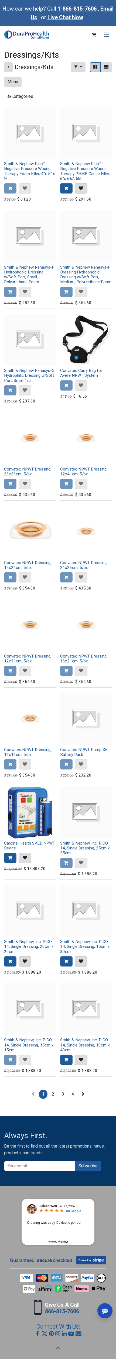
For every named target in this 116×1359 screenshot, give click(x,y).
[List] (106, 67)
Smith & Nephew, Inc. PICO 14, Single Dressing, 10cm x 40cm (85, 1045)
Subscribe (88, 1165)
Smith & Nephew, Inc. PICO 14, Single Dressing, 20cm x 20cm (29, 946)
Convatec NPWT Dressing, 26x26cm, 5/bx (27, 471)
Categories (22, 96)
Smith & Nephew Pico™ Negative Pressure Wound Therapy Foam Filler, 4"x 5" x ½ (29, 171)
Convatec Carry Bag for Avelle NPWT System (81, 373)
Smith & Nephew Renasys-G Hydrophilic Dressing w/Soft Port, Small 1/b (29, 375)
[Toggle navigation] (106, 34)
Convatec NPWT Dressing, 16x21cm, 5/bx (83, 659)
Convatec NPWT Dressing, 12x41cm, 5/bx (83, 471)
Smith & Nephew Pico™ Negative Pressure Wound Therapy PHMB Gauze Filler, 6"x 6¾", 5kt (85, 171)
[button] (78, 67)
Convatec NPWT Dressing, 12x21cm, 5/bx (27, 565)
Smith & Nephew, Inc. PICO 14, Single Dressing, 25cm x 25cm (85, 848)
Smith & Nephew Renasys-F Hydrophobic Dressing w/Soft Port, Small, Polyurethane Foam (29, 275)
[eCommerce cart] (93, 34)
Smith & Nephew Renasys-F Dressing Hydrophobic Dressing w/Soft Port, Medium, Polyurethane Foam (85, 275)
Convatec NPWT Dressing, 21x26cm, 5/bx (83, 565)
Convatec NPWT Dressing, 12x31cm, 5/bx (27, 659)
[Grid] (95, 67)
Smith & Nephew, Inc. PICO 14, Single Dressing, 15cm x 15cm (29, 1045)
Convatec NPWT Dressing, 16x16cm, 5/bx (27, 752)
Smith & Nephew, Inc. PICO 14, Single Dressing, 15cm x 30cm (85, 946)
